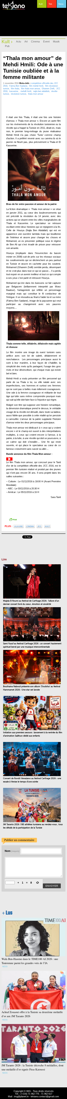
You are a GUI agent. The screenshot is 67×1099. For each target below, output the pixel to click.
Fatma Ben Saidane (18, 86)
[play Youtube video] (9, 459)
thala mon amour (35, 94)
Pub (7, 46)
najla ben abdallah (41, 91)
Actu (18, 41)
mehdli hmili (26, 91)
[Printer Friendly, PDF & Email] (13, 519)
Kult (41, 4)
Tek (50, 4)
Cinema (35, 41)
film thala (15, 88)
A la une (18, 526)
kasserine (14, 91)
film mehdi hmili (36, 86)
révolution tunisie (18, 94)
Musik (56, 41)
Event (46, 41)
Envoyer (51, 886)
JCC (39, 526)
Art (26, 41)
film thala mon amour (30, 88)
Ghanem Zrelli (48, 88)
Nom (12, 850)
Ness (60, 4)
